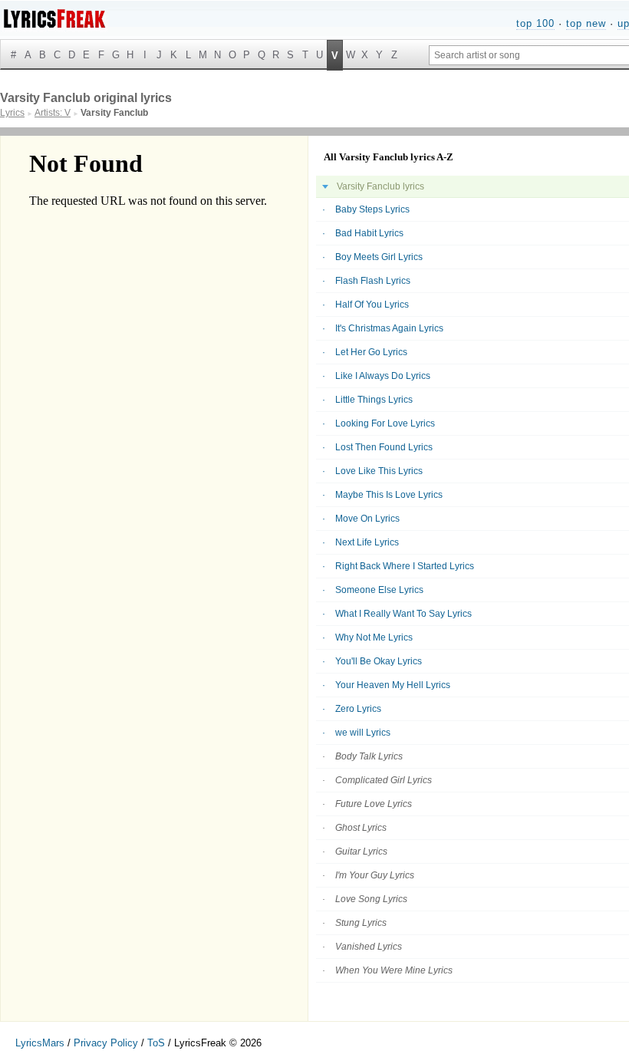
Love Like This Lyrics (379, 471)
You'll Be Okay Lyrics (378, 661)
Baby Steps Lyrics (372, 209)
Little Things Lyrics (374, 399)
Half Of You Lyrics (372, 304)
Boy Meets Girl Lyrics (379, 257)
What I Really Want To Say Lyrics (403, 613)
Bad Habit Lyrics (369, 233)
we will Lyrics (362, 732)
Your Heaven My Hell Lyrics (392, 685)
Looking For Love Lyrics (385, 423)
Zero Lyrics (358, 708)
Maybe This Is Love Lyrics (389, 494)
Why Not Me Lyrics (374, 637)
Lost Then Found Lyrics (384, 447)
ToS (156, 1043)
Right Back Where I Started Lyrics (404, 566)
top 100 (535, 23)
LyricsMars (39, 1043)
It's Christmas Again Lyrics (389, 328)
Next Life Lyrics (367, 542)
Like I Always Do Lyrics (382, 376)
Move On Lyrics (367, 518)
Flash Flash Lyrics (372, 280)
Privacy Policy (106, 1043)
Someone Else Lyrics (379, 590)
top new (586, 23)
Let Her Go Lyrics (371, 352)
